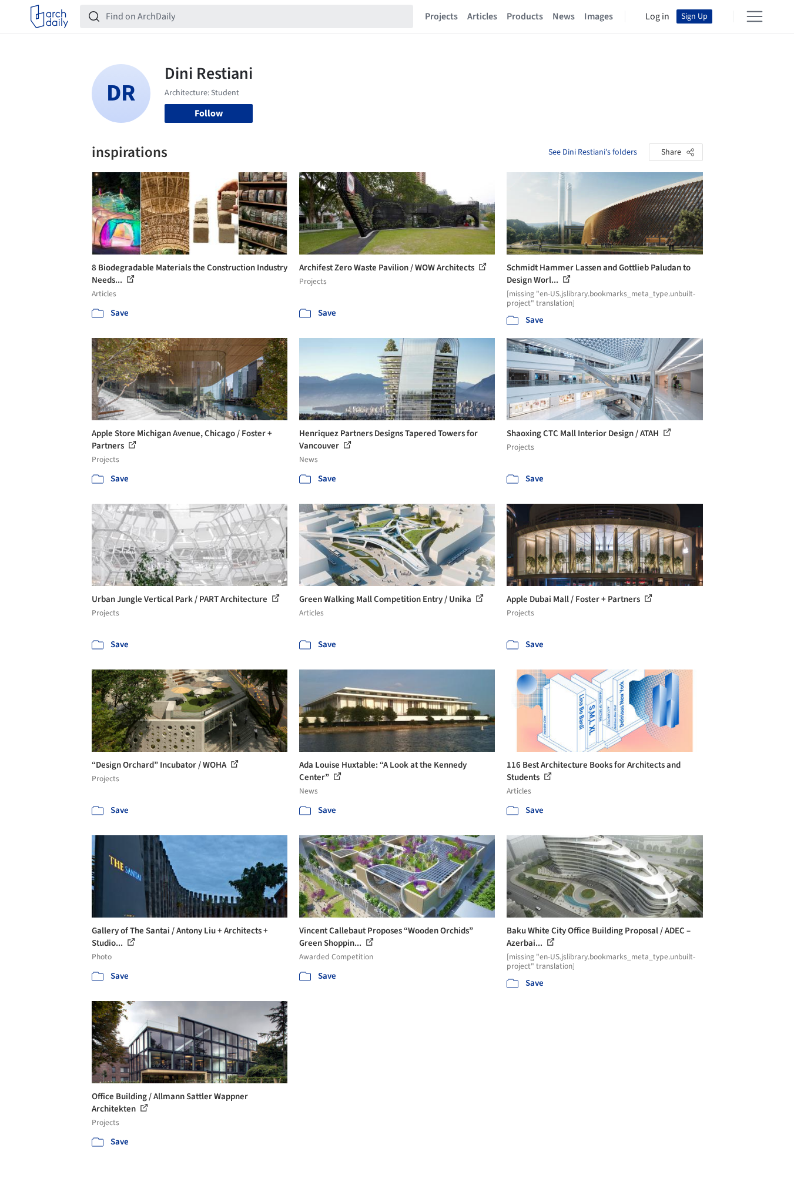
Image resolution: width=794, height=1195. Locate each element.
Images (598, 16)
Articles (482, 16)
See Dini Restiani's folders (592, 152)
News (563, 16)
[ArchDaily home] (49, 16)
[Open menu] (754, 16)
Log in (657, 16)
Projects (441, 16)
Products (525, 16)
